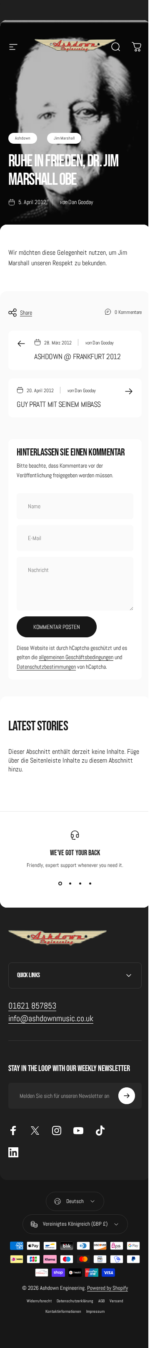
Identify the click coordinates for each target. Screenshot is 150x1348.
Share (26, 312)
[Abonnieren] (120, 1095)
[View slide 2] (70, 884)
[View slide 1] (60, 884)
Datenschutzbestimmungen (46, 666)
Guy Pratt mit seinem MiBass (59, 404)
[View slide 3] (80, 884)
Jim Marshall (64, 138)
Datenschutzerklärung (72, 1301)
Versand (113, 1301)
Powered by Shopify (104, 1287)
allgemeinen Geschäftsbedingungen (76, 657)
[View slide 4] (90, 884)
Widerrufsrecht (36, 1301)
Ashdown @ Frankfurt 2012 (77, 356)
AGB (98, 1301)
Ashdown (22, 138)
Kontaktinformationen (60, 1311)
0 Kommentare (128, 312)
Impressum (92, 1311)
